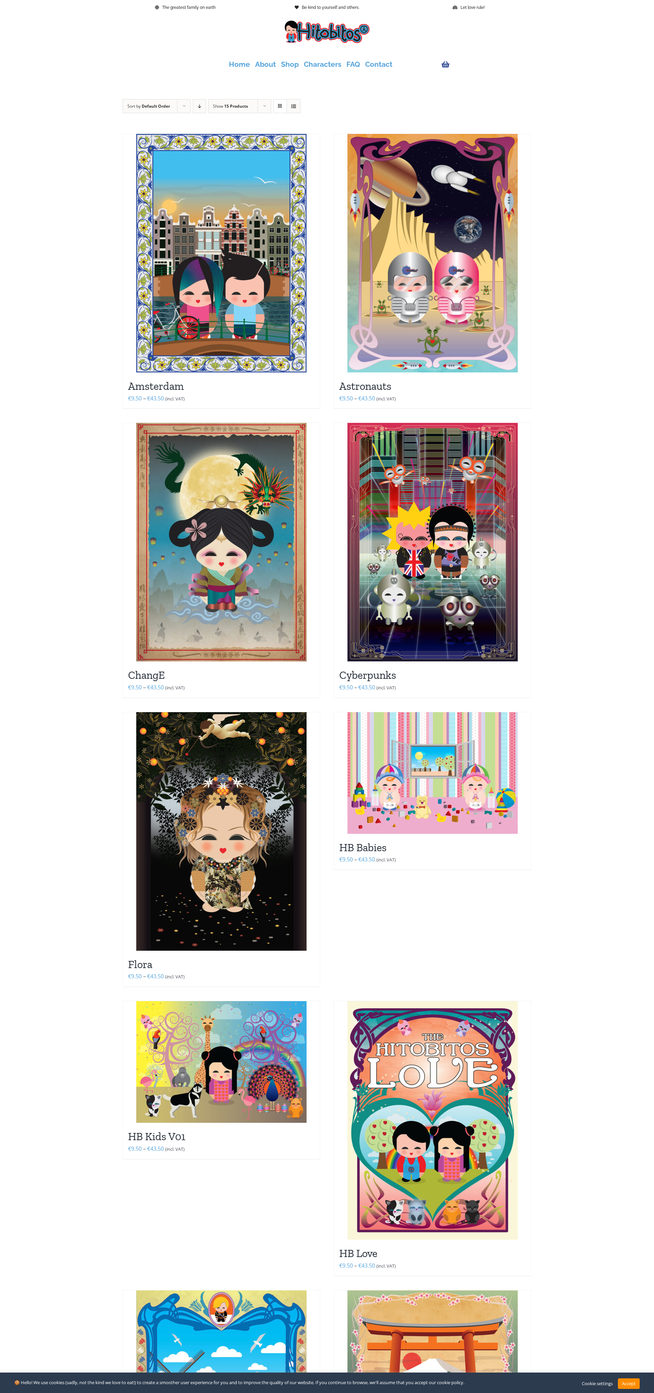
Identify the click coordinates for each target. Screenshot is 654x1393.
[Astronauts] (432, 253)
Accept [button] (629, 1383)
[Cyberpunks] (432, 542)
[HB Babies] (432, 773)
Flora (140, 964)
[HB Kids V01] (221, 1062)
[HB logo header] (327, 23)
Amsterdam (156, 386)
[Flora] (221, 831)
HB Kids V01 (156, 1136)
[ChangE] (221, 542)
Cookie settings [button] (597, 1383)
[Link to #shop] (484, 64)
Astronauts (365, 386)
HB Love (358, 1253)
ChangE (146, 675)
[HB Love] (432, 1120)
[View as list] (293, 106)
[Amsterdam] (221, 253)
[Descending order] (199, 106)
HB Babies (363, 847)
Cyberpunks (367, 675)
